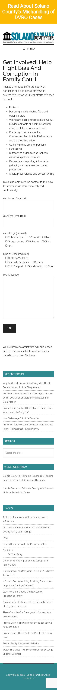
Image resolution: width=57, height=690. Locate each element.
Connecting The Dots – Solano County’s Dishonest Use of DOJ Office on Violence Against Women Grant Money (28, 397)
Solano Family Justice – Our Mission (21, 643)
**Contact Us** (28, 678)
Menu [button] (31, 48)
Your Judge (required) (15, 233)
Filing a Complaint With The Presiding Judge (24, 544)
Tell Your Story (15, 554)
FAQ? (5, 538)
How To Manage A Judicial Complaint (21, 418)
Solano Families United (28, 37)
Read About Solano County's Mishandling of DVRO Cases (28, 11)
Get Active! (8, 550)
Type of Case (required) (16, 253)
